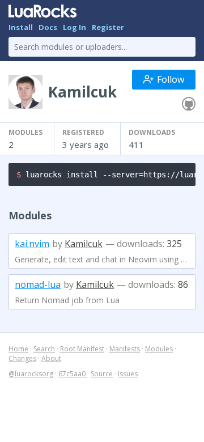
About (51, 358)
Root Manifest (82, 349)
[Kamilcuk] (189, 104)
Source (102, 374)
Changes (22, 358)
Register (108, 27)
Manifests (124, 349)
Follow (170, 79)
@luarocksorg (30, 374)
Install (20, 27)
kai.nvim (32, 243)
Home (18, 349)
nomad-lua (38, 284)
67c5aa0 (72, 374)
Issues (128, 374)
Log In (74, 27)
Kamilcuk (84, 243)
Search (44, 349)
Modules (159, 349)
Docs (48, 27)
